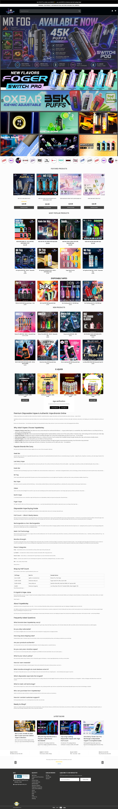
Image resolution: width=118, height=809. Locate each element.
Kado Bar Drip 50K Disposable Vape (93, 241)
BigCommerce (19, 807)
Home (33, 790)
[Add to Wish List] (25, 193)
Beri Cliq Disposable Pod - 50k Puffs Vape (92, 303)
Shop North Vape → (64, 497)
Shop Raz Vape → (83, 484)
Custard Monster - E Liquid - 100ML (93, 394)
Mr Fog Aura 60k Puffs (24, 198)
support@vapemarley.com (35, 437)
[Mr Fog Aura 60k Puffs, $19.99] (24, 184)
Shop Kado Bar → (101, 470)
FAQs (33, 778)
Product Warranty (36, 782)
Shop (33, 793)
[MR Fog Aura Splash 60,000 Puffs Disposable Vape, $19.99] (47, 184)
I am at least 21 (54, 407)
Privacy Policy (35, 780)
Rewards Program (36, 785)
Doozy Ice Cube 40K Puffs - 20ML (70, 334)
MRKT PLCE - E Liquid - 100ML (70, 394)
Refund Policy (35, 783)
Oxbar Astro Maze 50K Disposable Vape (48, 362)
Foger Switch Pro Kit (70, 270)
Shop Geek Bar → (21, 457)
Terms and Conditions (37, 788)
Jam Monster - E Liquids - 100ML (25, 394)
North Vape (48, 777)
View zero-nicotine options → (57, 651)
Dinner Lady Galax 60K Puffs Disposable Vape (70, 362)
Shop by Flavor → (17, 564)
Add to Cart (25, 400)
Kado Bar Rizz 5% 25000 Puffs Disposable (47, 241)
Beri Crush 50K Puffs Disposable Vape (47, 303)
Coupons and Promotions (38, 777)
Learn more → (59, 665)
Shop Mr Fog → (86, 477)
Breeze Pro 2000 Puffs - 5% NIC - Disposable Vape (25, 334)
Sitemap (34, 798)
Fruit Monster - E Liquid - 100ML (47, 394)
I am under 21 (64, 407)
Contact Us (34, 797)
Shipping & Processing (37, 787)
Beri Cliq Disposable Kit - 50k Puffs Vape (70, 303)
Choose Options (24, 207)
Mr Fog (47, 775)
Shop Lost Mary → (96, 463)
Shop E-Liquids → (17, 599)
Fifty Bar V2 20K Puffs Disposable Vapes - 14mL (25, 303)
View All (47, 778)
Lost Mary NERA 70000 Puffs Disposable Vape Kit (93, 362)
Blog (33, 795)
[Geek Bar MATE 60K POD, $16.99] (94, 184)
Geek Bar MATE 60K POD (94, 198)
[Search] (79, 11)
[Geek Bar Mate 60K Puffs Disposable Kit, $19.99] (70, 184)
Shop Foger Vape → (74, 504)
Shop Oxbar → (82, 490)
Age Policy (34, 775)
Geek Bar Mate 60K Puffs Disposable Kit (70, 198)
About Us (34, 792)
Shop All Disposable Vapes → (19, 588)
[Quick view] (22, 193)
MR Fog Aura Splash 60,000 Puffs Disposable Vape (47, 199)
